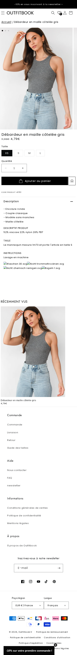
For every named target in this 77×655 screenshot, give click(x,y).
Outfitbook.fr (25, 632)
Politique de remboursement (52, 632)
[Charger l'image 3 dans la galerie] (8, 30)
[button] (53, 13)
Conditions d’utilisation (57, 637)
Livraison (12, 432)
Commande (14, 424)
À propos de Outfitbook (22, 545)
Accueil (6, 22)
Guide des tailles (17, 448)
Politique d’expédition (31, 643)
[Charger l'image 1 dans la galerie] (2, 30)
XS (7, 153)
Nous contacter (17, 470)
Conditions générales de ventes (27, 508)
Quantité (6, 161)
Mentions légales (18, 523)
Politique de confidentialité (24, 515)
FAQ (9, 478)
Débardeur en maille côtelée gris (36, 22)
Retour (11, 440)
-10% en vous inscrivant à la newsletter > (38, 4)
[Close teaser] (55, 645)
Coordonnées (54, 643)
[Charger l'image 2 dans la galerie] (5, 30)
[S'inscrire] (59, 568)
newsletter (14, 485)
